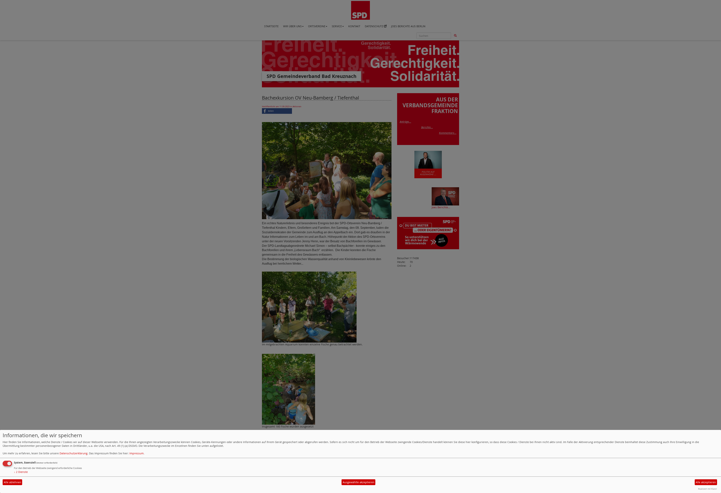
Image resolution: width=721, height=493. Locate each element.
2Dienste (21, 472)
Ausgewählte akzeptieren (358, 482)
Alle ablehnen (12, 482)
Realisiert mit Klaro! (707, 488)
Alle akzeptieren (706, 482)
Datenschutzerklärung (73, 453)
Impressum (136, 453)
